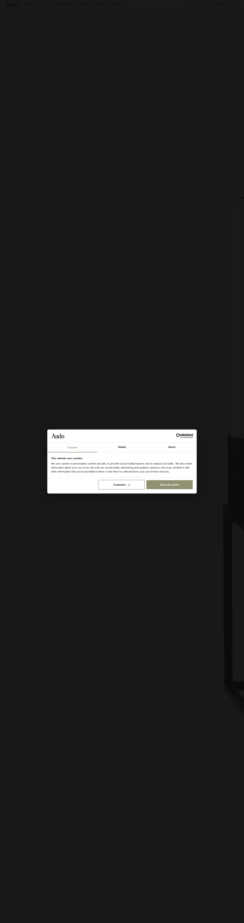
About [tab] (171, 446)
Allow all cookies (170, 484)
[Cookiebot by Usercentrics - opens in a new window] (178, 435)
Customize (119, 484)
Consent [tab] (72, 447)
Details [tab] (122, 446)
